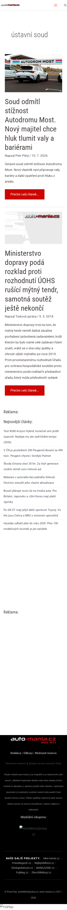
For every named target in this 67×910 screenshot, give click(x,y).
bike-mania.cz (51, 858)
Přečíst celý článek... (24, 192)
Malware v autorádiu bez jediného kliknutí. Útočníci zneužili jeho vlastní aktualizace (30, 480)
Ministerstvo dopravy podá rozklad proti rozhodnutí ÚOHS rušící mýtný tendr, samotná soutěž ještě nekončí (31, 281)
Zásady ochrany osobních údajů (45, 763)
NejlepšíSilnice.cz (44, 862)
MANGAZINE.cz (45, 867)
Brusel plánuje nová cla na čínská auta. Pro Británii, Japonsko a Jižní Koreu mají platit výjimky (30, 496)
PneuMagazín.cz (21, 862)
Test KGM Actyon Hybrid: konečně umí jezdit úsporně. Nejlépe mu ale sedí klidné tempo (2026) (31, 436)
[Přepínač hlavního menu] (56, 5)
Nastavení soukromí (16, 763)
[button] (65, 5)
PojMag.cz (22, 872)
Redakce (15, 753)
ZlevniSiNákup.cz (41, 872)
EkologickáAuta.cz (22, 867)
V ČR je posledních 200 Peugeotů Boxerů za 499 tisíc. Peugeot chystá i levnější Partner (33, 453)
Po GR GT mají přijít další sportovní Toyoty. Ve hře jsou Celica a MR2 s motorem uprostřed (32, 512)
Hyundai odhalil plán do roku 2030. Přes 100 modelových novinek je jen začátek (31, 526)
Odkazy (28, 753)
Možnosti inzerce (46, 753)
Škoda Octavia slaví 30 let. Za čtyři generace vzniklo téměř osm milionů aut (31, 466)
